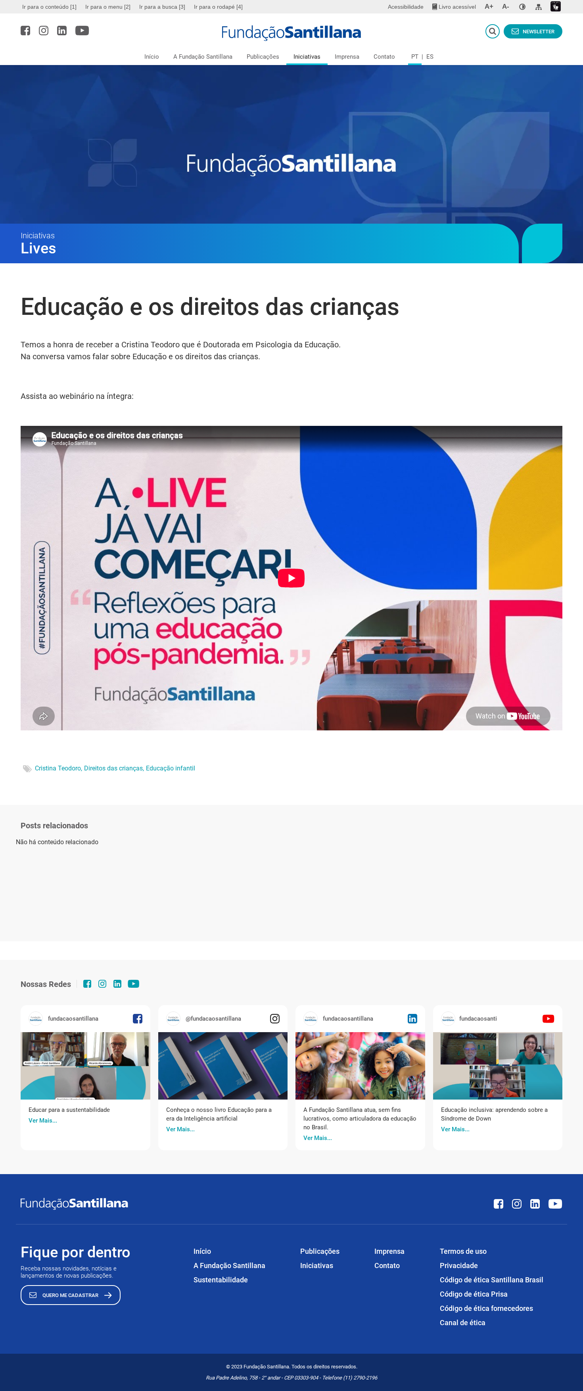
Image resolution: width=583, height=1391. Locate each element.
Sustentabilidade (221, 1280)
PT (414, 56)
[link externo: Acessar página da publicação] (85, 1066)
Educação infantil (170, 768)
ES (429, 56)
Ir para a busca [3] (162, 7)
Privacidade (459, 1265)
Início (151, 56)
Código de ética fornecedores (486, 1308)
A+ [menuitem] (489, 6)
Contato (384, 56)
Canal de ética (462, 1322)
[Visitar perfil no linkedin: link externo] (62, 30)
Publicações (263, 56)
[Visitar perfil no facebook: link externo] (25, 30)
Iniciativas (306, 56)
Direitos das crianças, (114, 768)
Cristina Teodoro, (58, 768)
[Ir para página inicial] (291, 33)
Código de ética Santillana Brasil (491, 1280)
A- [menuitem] (505, 6)
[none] (522, 6)
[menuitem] (50, 6)
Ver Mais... (43, 1120)
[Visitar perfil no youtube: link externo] (82, 30)
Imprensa (347, 56)
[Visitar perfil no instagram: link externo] (43, 30)
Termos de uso (463, 1251)
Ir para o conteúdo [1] (49, 7)
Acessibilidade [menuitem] (406, 7)
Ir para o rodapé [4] (218, 7)
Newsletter (538, 31)
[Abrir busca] (492, 31)
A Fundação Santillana (202, 56)
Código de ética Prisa (474, 1294)
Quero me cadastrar (70, 1295)
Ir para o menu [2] (107, 7)
